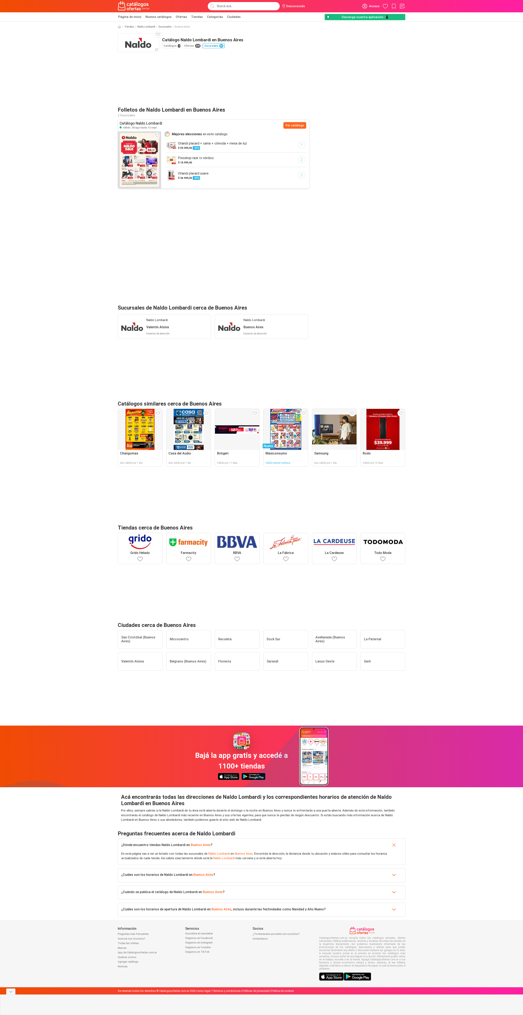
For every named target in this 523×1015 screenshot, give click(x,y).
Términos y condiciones (226, 990)
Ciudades (234, 17)
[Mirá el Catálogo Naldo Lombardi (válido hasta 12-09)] (139, 159)
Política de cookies (282, 990)
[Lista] (402, 6)
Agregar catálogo (128, 961)
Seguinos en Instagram (199, 942)
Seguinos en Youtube (198, 947)
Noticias (123, 966)
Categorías (215, 17)
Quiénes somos (127, 957)
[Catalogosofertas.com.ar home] (134, 6)
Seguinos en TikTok (197, 951)
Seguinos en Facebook (199, 938)
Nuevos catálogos (158, 17)
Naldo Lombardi (146, 26)
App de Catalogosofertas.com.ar (137, 952)
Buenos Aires (201, 845)
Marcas (122, 947)
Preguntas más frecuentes (133, 933)
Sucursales (165, 26)
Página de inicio (129, 17)
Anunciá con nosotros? (131, 938)
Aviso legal (203, 990)
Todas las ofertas (128, 943)
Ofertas (181, 17)
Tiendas (197, 17)
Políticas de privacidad (255, 990)
